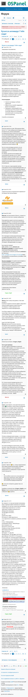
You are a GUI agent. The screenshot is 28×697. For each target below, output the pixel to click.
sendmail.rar (5, 590)
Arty (18, 685)
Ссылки (5, 18)
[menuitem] (25, 24)
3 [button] (16, 39)
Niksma (6, 207)
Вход (4, 20)
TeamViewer (7, 691)
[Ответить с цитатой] (24, 42)
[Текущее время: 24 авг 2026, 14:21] (23, 24)
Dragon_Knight (8, 293)
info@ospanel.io (10, 688)
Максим (7, 41)
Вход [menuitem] (24, 18)
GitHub (23, 26)
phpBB (11, 681)
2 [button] (14, 39)
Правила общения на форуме (8, 669)
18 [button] (23, 39)
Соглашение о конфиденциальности (10, 672)
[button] (10, 39)
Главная (9, 18)
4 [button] (18, 39)
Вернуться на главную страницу (14, 9)
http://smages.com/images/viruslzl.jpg (12, 254)
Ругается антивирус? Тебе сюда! (12, 32)
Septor (6, 120)
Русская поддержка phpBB (7, 675)
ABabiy (6, 184)
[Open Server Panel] (14, 3)
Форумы (14, 18)
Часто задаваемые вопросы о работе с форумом (12, 678)
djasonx (7, 495)
